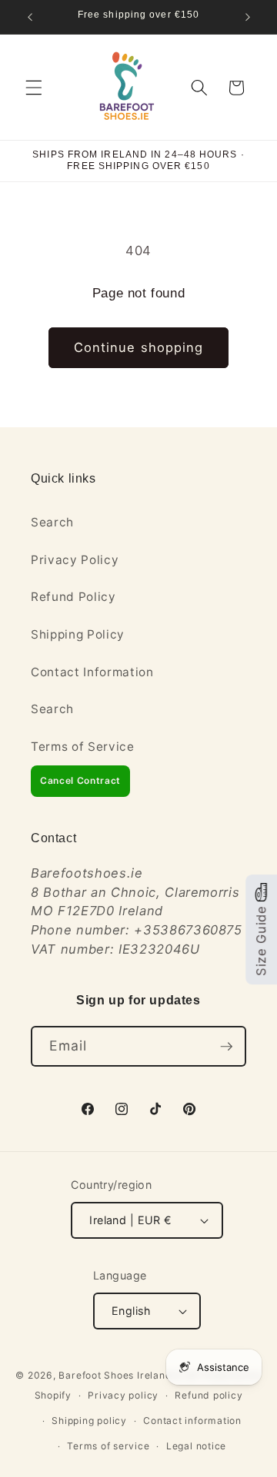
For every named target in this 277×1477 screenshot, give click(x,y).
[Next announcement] (248, 17)
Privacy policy (123, 1395)
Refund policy (208, 1395)
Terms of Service (83, 746)
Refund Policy (73, 596)
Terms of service (108, 1446)
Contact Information (92, 672)
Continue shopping (139, 347)
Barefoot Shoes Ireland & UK (128, 1375)
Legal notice (196, 1446)
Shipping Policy (78, 634)
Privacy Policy (74, 560)
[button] (33, 87)
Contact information (192, 1420)
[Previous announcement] (30, 17)
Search (52, 522)
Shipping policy (89, 1420)
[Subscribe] (226, 1046)
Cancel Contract (80, 780)
